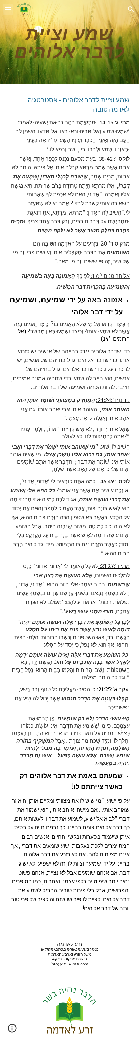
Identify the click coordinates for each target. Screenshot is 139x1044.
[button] (8, 9)
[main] (69, 42)
